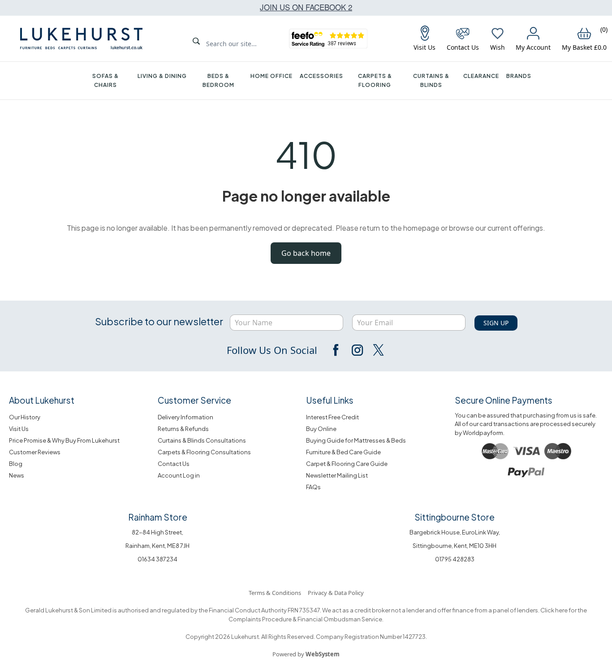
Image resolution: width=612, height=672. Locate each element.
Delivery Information (185, 417)
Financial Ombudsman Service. (340, 619)
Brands (518, 76)
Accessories (321, 76)
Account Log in (179, 475)
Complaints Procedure (260, 619)
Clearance (481, 76)
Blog (15, 463)
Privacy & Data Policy (336, 593)
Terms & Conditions (275, 593)
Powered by (306, 654)
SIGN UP (496, 323)
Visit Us (19, 428)
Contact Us (174, 463)
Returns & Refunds (183, 428)
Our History (24, 417)
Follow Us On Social (272, 350)
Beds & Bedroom (218, 80)
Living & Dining (162, 76)
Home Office (271, 76)
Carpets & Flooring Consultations (204, 452)
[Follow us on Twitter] (377, 349)
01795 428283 (454, 559)
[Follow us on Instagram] (357, 349)
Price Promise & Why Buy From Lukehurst (64, 440)
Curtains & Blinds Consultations (202, 440)
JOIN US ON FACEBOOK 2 (306, 7)
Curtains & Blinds (431, 80)
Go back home (306, 253)
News (16, 475)
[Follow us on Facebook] (336, 349)
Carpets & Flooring (375, 80)
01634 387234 (157, 559)
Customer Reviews (34, 452)
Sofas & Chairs (105, 80)
